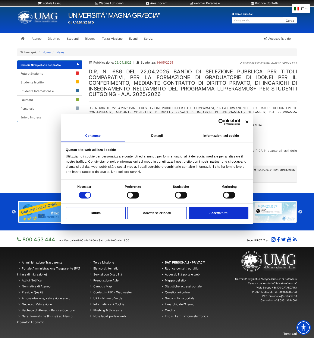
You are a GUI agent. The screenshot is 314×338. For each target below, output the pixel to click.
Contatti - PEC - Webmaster (112, 292)
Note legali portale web (109, 316)
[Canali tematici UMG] (289, 239)
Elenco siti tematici (106, 268)
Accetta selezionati (157, 213)
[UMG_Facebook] (278, 239)
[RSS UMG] (295, 239)
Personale (27, 108)
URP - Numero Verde (107, 298)
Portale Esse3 (52, 3)
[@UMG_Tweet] (283, 239)
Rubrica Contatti (266, 3)
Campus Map (102, 286)
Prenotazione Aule (106, 280)
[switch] (133, 195)
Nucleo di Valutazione (37, 304)
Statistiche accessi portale (183, 286)
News (60, 52)
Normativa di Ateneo (36, 286)
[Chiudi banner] (246, 121)
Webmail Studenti (110, 3)
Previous (14, 212)
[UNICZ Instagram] (273, 239)
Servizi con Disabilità (107, 274)
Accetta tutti (218, 213)
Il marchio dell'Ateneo (179, 304)
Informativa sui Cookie (108, 304)
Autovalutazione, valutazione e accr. (47, 298)
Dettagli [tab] (157, 135)
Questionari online (177, 292)
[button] (278, 38)
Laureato (27, 100)
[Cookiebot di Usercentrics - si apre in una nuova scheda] (221, 122)
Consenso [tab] (93, 135)
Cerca (290, 20)
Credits (170, 310)
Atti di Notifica (32, 280)
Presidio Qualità (33, 292)
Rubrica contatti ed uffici (182, 268)
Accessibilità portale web (182, 274)
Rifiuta (96, 213)
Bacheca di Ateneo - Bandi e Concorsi (48, 310)
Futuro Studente (32, 73)
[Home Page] (22, 38)
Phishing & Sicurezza (108, 310)
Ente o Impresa (31, 117)
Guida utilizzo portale (179, 298)
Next (300, 212)
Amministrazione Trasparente (42, 262)
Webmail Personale (206, 3)
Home (47, 52)
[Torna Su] (289, 333)
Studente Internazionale (37, 91)
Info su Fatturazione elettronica (186, 316)
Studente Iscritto (32, 82)
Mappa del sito (175, 280)
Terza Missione (103, 262)
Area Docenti (158, 3)
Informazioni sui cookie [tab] (221, 135)
